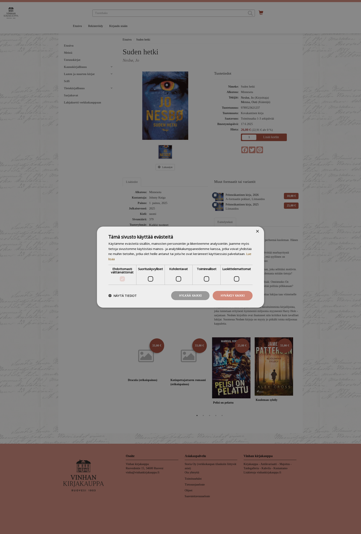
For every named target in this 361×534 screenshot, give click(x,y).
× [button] (257, 231)
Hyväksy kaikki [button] (233, 295)
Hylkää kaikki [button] (190, 295)
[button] (122, 295)
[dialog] (180, 267)
